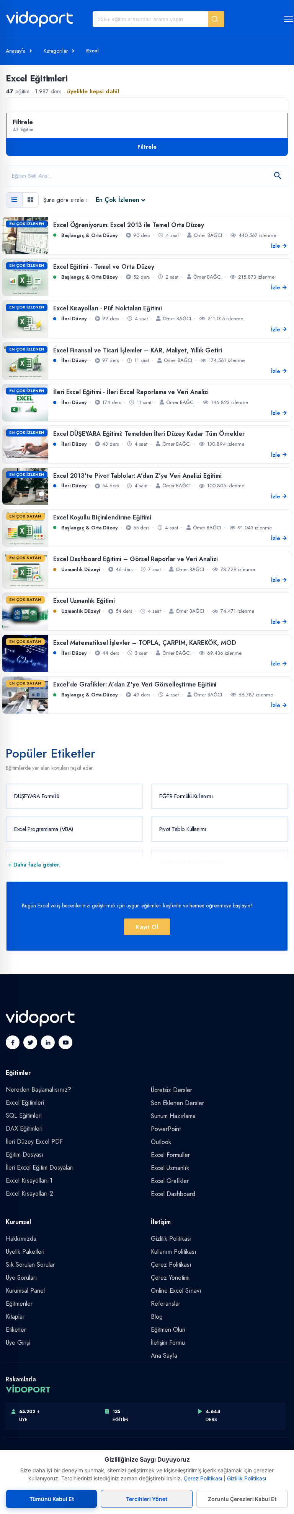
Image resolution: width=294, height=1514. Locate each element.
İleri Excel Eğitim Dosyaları (40, 1167)
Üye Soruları (21, 1277)
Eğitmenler (19, 1303)
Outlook (161, 1142)
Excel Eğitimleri (25, 1102)
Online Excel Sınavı (176, 1290)
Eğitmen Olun (168, 1329)
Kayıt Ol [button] (147, 927)
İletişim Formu (168, 1342)
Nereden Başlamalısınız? (38, 1089)
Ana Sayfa (164, 1355)
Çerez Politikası (171, 1264)
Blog (157, 1316)
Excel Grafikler (170, 1180)
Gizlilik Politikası (171, 1238)
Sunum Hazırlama (173, 1116)
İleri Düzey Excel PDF (34, 1141)
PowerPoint (166, 1129)
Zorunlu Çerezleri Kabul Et (242, 1499)
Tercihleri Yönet (146, 1499)
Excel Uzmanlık (170, 1167)
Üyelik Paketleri (25, 1251)
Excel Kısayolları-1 (29, 1180)
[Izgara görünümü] (30, 200)
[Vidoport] (39, 22)
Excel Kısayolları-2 (29, 1193)
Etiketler (16, 1329)
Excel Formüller (170, 1155)
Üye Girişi (18, 1342)
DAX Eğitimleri (24, 1128)
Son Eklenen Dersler (177, 1103)
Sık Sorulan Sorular (30, 1264)
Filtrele (147, 147)
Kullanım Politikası (173, 1251)
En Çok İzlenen (117, 199)
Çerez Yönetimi (170, 1277)
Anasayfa (16, 51)
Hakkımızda (21, 1238)
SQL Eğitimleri (24, 1115)
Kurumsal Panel (25, 1290)
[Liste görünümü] (14, 200)
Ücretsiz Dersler (171, 1090)
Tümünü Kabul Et (51, 1499)
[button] (216, 19)
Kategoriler (56, 51)
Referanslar (165, 1303)
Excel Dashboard (173, 1193)
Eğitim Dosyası (25, 1154)
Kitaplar (15, 1316)
